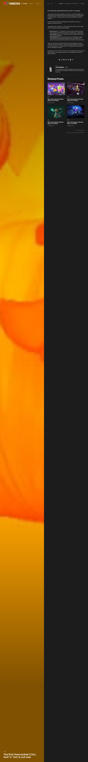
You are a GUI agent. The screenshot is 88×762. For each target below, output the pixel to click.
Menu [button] (38, 3)
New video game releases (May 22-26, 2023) (56, 99)
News (5, 751)
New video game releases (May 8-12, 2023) (56, 122)
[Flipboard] (25, 3)
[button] (31, 3)
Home (48, 3)
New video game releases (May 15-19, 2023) (75, 99)
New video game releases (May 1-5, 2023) (75, 122)
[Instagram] (23, 3)
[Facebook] (26, 3)
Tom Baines (59, 67)
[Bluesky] (21, 3)
